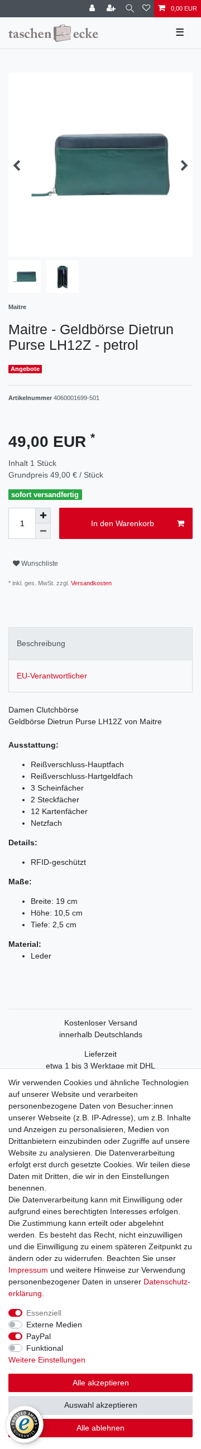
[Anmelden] (93, 8)
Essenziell (43, 1312)
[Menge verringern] (43, 531)
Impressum (28, 1269)
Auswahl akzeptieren (100, 1404)
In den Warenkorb (122, 523)
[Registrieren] (112, 8)
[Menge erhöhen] (43, 515)
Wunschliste (39, 563)
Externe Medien (54, 1324)
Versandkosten (90, 583)
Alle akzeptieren (101, 1382)
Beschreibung (41, 643)
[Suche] (129, 8)
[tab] (100, 643)
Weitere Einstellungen (46, 1359)
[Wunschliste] (146, 8)
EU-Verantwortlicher (52, 675)
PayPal (38, 1336)
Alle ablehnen (100, 1427)
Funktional (44, 1348)
